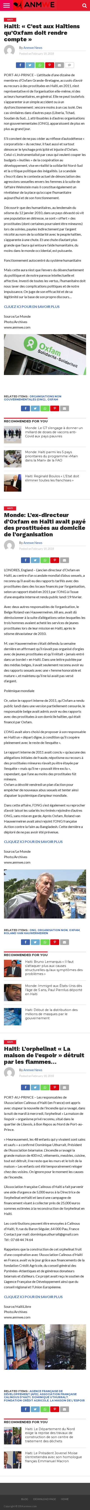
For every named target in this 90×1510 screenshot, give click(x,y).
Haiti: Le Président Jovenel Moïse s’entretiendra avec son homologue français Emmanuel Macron (53, 1457)
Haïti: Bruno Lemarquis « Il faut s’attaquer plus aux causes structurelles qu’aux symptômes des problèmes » (54, 968)
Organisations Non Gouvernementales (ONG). (32, 398)
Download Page (44, 1499)
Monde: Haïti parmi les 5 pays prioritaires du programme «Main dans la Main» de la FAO (51, 456)
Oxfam (52, 399)
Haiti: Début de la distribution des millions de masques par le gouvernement (51, 1014)
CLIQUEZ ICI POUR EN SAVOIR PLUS (33, 841)
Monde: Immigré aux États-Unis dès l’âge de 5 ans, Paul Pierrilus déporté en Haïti (53, 990)
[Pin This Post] (49, 64)
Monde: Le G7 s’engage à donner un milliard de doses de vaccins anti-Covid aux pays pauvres (54, 432)
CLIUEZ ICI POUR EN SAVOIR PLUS (32, 306)
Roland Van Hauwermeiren (26, 933)
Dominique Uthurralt (50, 1397)
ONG (32, 930)
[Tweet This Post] (30, 64)
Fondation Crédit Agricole (26, 1400)
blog (24, 1499)
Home (65, 1499)
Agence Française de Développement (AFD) (33, 1392)
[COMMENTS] (69, 64)
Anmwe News (32, 48)
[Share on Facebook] (20, 64)
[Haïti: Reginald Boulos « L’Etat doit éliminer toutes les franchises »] (12, 483)
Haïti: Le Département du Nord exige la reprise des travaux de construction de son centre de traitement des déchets (50, 1435)
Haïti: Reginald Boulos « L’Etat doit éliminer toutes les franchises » (52, 478)
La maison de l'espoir (67, 1400)
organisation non (53, 930)
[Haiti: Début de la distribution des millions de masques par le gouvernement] (12, 1016)
